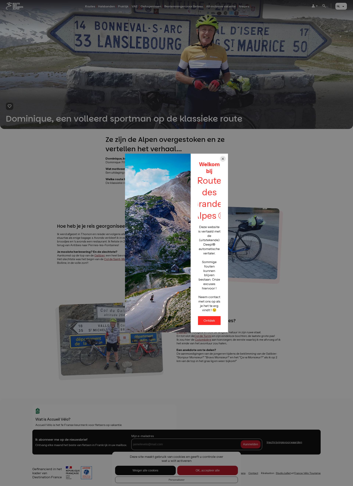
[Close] (223, 159)
